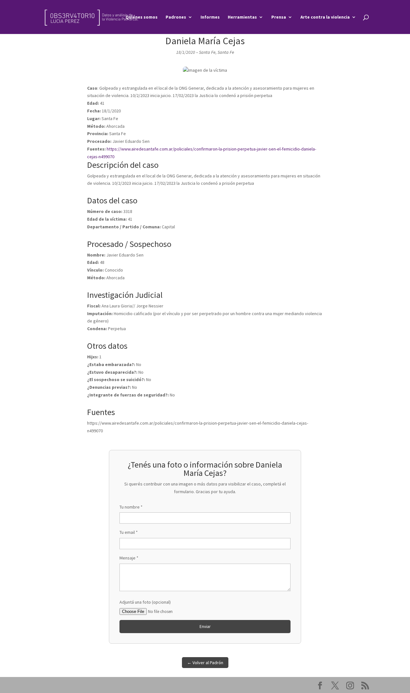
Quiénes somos (142, 17)
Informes (210, 17)
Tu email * (128, 532)
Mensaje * (128, 558)
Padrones (176, 17)
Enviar (205, 626)
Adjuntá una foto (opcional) (145, 602)
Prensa (278, 17)
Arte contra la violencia (325, 17)
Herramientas (242, 17)
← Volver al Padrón (205, 662)
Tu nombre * (131, 507)
